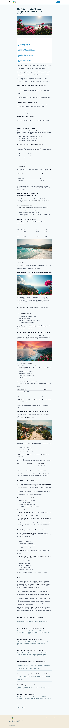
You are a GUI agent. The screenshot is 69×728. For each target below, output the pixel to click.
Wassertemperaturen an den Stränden (26, 49)
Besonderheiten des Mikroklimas (25, 43)
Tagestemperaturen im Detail (24, 48)
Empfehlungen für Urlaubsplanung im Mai (25, 60)
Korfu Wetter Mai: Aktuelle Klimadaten (24, 45)
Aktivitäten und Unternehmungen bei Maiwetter (26, 55)
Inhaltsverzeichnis (21, 39)
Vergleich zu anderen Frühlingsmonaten (25, 56)
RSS (59, 717)
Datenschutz (56, 717)
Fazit (19, 61)
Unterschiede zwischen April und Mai (25, 57)
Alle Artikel (43, 717)
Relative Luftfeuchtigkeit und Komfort (25, 54)
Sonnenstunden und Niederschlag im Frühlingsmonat (27, 50)
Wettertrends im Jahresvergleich (25, 59)
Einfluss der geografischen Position (25, 44)
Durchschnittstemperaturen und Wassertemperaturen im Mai (28, 46)
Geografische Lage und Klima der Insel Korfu (25, 40)
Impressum (51, 717)
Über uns (47, 717)
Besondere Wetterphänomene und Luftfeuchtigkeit (26, 51)
